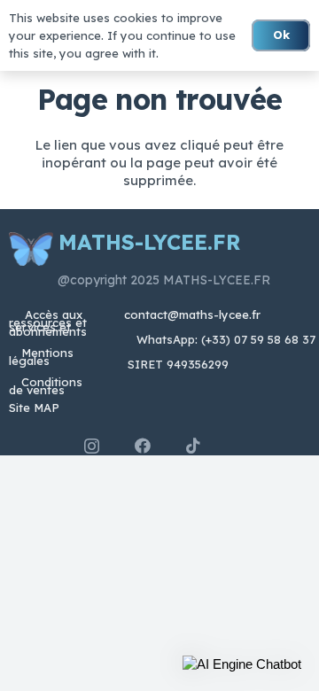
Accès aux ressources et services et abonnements (48, 322)
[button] (242, 664)
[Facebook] (143, 446)
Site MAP (34, 407)
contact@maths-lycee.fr (191, 314)
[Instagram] (91, 446)
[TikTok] (193, 446)
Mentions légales (41, 357)
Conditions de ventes (45, 386)
